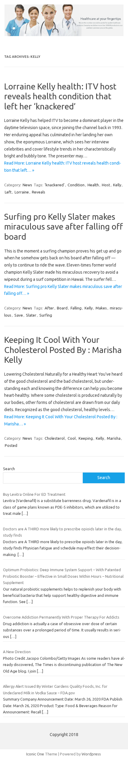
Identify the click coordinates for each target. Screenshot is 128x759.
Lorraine (22, 192)
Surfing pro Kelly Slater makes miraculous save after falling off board (63, 226)
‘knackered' (55, 185)
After (49, 308)
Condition (76, 185)
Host (106, 185)
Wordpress (91, 754)
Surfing (45, 315)
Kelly (117, 185)
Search (9, 469)
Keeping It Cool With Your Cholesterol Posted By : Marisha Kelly (63, 349)
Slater (31, 315)
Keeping (86, 438)
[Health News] (64, 34)
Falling (76, 308)
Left (8, 192)
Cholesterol (55, 438)
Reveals (38, 192)
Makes (101, 308)
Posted (11, 445)
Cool (72, 438)
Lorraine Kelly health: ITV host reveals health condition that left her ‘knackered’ (60, 96)
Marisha (114, 438)
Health (93, 185)
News (27, 185)
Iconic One (35, 754)
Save (18, 315)
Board (62, 308)
